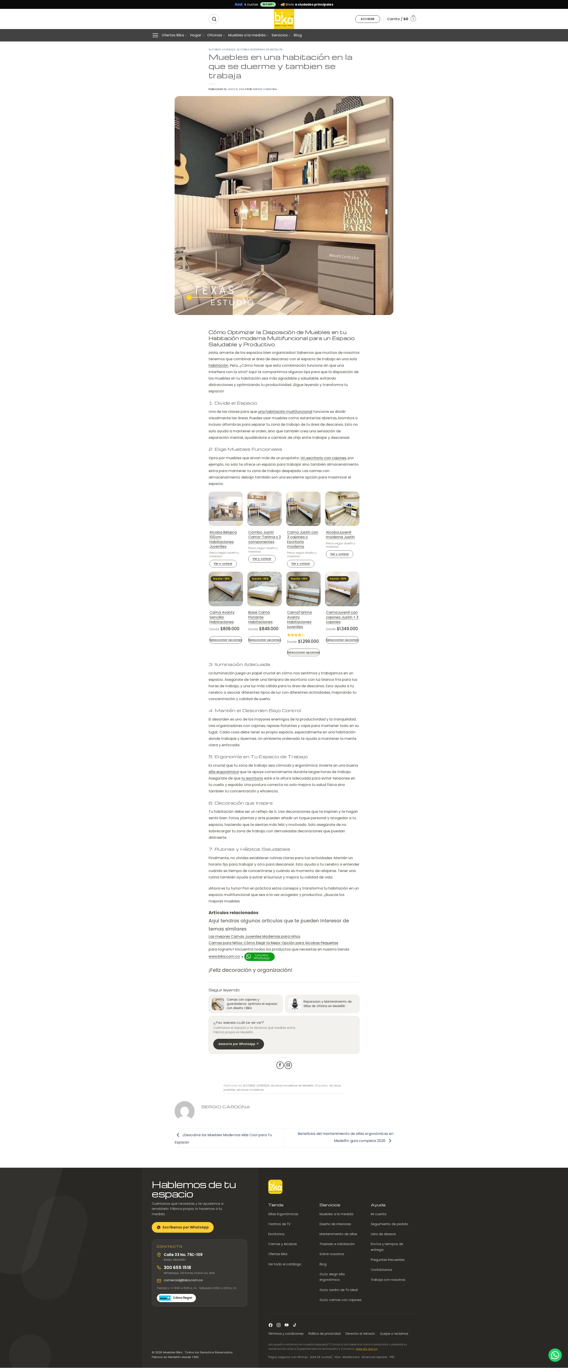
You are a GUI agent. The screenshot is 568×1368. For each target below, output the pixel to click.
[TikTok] (294, 1325)
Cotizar (223, 563)
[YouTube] (286, 1325)
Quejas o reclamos (394, 1334)
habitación (218, 365)
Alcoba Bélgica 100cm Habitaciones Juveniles (223, 539)
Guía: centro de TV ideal (339, 1290)
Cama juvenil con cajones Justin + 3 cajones (342, 617)
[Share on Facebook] (280, 1065)
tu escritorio (252, 778)
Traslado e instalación (337, 1244)
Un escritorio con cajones (323, 458)
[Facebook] (270, 1325)
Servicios (280, 35)
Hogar (195, 35)
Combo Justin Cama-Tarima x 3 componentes (264, 537)
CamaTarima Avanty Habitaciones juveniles (299, 619)
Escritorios (276, 1234)
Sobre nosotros (332, 1254)
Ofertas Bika (173, 35)
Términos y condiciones (286, 1334)
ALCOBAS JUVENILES (222, 49)
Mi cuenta (378, 1214)
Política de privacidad (324, 1334)
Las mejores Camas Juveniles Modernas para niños (254, 936)
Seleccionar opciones (225, 640)
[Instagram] (278, 1325)
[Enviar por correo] (288, 1065)
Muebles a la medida (247, 35)
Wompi (268, 4)
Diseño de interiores (335, 1224)
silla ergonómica (224, 771)
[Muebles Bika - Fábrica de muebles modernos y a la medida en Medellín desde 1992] (284, 19)
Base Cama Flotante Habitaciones (260, 617)
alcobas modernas (250, 1090)
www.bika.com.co (224, 956)
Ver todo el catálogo (284, 1264)
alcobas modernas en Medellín (260, 49)
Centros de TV (279, 1224)
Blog (298, 35)
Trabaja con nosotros (388, 1280)
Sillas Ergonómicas (283, 1214)
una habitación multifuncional (285, 411)
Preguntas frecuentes (388, 1260)
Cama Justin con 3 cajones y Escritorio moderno (302, 539)
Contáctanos (381, 1270)
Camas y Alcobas (282, 1244)
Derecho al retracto (360, 1334)
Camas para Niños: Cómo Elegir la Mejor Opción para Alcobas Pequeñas (273, 942)
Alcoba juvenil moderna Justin (340, 534)
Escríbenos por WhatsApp (186, 1227)
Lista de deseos (383, 1234)
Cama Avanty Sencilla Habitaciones (222, 617)
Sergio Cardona (265, 89)
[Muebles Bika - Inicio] (275, 1187)
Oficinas (214, 35)
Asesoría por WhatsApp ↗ (238, 1044)
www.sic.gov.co (366, 1349)
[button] (367, 19)
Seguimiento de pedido (389, 1224)
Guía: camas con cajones (340, 1300)
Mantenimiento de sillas (338, 1234)
